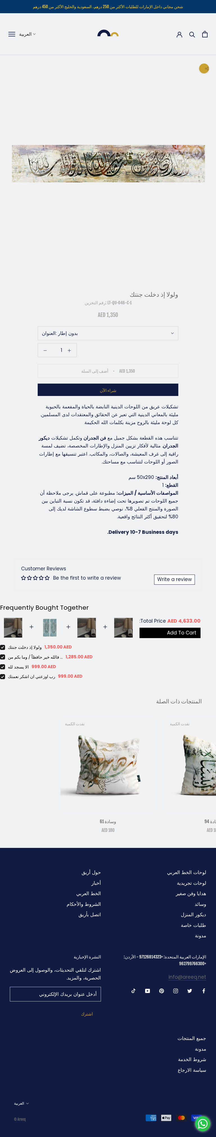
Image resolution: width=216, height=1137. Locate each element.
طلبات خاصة (193, 925)
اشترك (87, 1014)
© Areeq (20, 1119)
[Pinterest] (161, 990)
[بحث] (192, 34)
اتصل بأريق (89, 914)
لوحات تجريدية (191, 883)
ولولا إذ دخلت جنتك (25, 647)
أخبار (96, 883)
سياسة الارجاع (192, 1070)
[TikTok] (133, 990)
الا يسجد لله (18, 667)
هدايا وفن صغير (191, 893)
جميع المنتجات (191, 1038)
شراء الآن (108, 390)
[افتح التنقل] (11, 34)
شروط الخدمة (192, 1059)
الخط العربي (88, 893)
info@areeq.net (187, 977)
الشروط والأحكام (84, 904)
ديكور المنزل (193, 914)
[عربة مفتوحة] (205, 34)
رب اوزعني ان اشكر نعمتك (31, 676)
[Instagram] (175, 990)
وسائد (200, 904)
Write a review (174, 579)
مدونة (200, 935)
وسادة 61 (108, 821)
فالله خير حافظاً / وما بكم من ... (35, 657)
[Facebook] (203, 990)
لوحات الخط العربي (186, 872)
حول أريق (91, 872)
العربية (25, 34)
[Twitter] (189, 990)
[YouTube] (147, 990)
